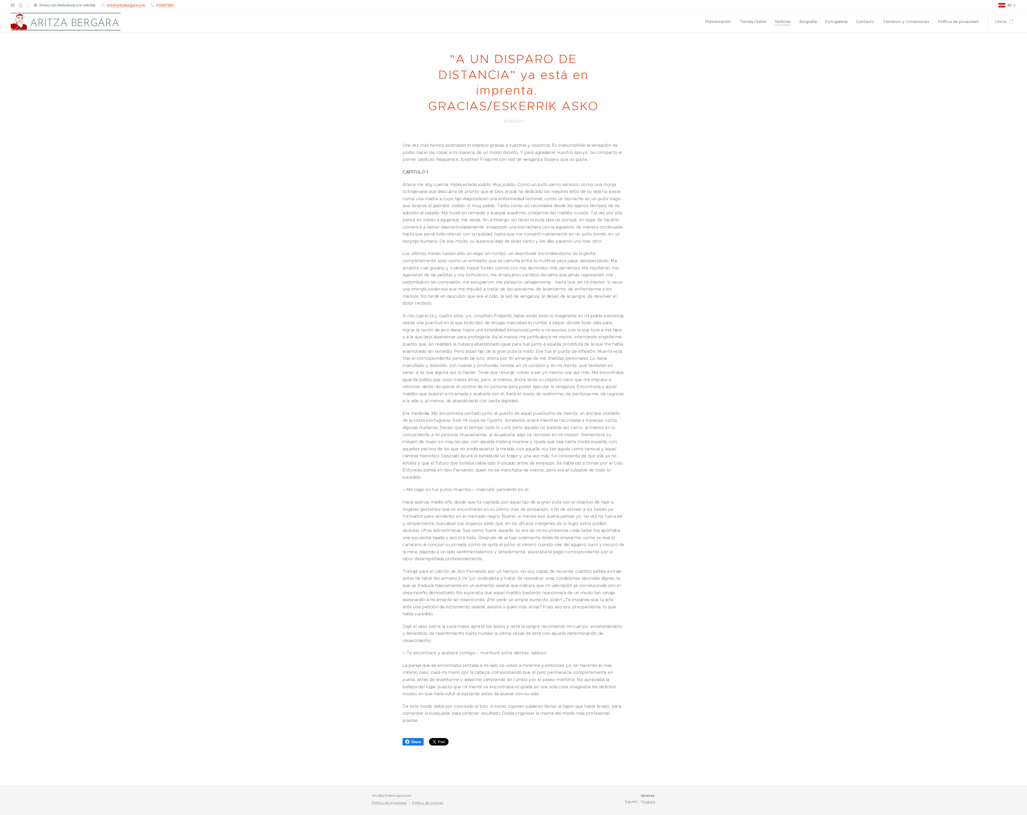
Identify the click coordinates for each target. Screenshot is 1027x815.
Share (416, 742)
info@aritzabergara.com (126, 5)
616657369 (164, 5)
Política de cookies (427, 803)
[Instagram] (20, 5)
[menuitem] (719, 21)
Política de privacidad (389, 803)
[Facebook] (12, 5)
